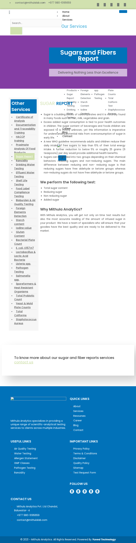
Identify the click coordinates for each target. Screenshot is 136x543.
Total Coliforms (20, 313)
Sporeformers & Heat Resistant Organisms (25, 287)
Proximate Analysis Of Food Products (24, 148)
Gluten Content (19, 234)
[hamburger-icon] (123, 11)
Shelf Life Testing (20, 182)
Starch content (19, 222)
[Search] (16, 31)
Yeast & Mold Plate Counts (23, 305)
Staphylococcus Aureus (25, 321)
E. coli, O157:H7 (25, 248)
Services (67, 19)
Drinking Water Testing (24, 166)
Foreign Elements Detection (20, 212)
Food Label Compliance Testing (22, 192)
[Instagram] (105, 4)
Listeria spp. (23, 263)
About (66, 16)
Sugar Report (24, 156)
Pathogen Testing (21, 269)
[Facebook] (98, 4)
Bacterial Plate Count (24, 242)
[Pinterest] (118, 4)
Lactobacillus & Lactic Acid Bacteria (25, 256)
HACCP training (19, 138)
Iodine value (24, 228)
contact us (23, 362)
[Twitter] (111, 4)
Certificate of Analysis (23, 119)
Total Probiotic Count (24, 297)
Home (65, 12)
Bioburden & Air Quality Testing (25, 202)
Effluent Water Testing (24, 174)
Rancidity (22, 160)
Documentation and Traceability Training (25, 128)
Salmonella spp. (22, 277)
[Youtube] (125, 4)
